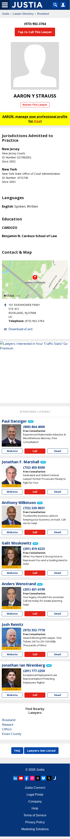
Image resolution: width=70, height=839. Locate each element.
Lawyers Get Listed (41, 750)
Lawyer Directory (23, 13)
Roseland (43, 13)
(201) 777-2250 (34, 671)
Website (12, 451)
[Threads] (37, 778)
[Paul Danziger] (11, 433)
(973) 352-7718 (34, 630)
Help (35, 808)
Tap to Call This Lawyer (35, 32)
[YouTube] (21, 778)
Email (57, 451)
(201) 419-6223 (34, 549)
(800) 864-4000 (34, 427)
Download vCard (20, 329)
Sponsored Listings (35, 411)
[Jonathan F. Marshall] (11, 474)
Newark (7, 724)
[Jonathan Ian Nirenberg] (11, 678)
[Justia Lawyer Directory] (54, 778)
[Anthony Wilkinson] (11, 515)
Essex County (11, 734)
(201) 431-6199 (34, 589)
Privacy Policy (35, 822)
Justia (5, 13)
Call (35, 451)
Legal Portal (35, 794)
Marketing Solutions (35, 829)
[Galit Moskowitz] (11, 555)
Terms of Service (34, 815)
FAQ (17, 750)
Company (35, 801)
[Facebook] (26, 778)
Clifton (7, 729)
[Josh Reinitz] (11, 637)
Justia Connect (35, 787)
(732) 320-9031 (34, 508)
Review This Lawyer (34, 104)
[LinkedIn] (15, 778)
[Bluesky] (43, 778)
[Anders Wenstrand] (11, 596)
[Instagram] (32, 778)
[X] (49, 778)
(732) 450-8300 (34, 467)
